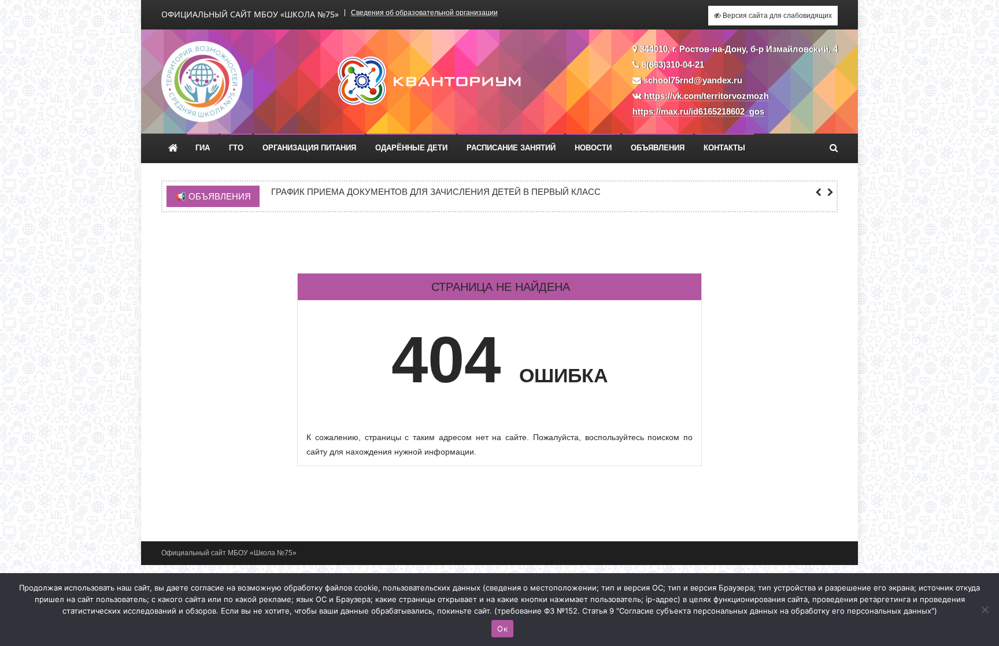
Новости (593, 147)
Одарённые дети (411, 147)
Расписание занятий (511, 147)
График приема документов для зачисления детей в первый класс (436, 192)
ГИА (202, 147)
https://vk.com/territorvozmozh (706, 96)
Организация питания (309, 147)
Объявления (657, 147)
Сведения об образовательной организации (424, 13)
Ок (502, 628)
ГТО (236, 147)
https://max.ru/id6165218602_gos (698, 111)
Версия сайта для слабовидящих (776, 16)
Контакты (724, 147)
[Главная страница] (173, 148)
